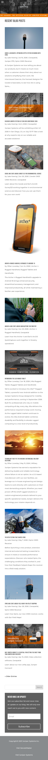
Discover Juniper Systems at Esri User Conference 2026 (21, 121)
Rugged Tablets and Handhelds (23, 385)
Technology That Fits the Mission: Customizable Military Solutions (22, 460)
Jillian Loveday (13, 266)
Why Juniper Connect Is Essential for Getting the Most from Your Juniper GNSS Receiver (23, 653)
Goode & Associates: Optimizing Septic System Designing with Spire (23, 54)
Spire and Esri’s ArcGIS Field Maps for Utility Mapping (21, 604)
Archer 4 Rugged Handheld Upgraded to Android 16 (20, 263)
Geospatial (33, 58)
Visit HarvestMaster (24, 748)
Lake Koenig (12, 58)
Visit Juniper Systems (24, 755)
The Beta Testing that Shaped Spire (15, 537)
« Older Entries (11, 676)
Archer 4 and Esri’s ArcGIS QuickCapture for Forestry (20, 326)
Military (34, 463)
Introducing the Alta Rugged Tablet (15, 379)
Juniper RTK (10, 61)
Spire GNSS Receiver (23, 61)
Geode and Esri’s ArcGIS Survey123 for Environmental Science (23, 174)
